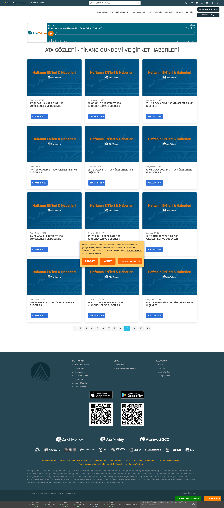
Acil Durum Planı (96, 460)
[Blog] (217, 3)
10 (126, 328)
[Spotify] (212, 3)
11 (133, 328)
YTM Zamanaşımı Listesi (133, 460)
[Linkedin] (207, 3)
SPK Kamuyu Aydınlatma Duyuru (53, 460)
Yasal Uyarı (161, 460)
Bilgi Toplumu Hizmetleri (113, 460)
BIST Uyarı (71, 460)
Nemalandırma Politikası (134, 464)
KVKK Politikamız (173, 460)
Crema (192, 493)
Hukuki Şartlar (82, 460)
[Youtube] (191, 3)
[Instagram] (202, 3)
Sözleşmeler (149, 460)
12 (141, 328)
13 (148, 328)
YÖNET (108, 261)
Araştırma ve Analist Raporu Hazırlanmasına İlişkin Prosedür (100, 464)
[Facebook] (196, 3)
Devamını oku (39, 116)
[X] (186, 3)
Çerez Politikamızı (133, 251)
